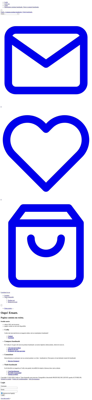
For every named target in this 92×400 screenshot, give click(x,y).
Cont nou (7, 4)
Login (6, 2)
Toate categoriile (9, 297)
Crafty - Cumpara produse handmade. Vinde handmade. (16, 12)
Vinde (6, 5)
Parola (2, 389)
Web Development (34, 379)
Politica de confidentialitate (20, 379)
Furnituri (6, 295)
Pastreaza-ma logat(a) (9, 393)
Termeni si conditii (6, 379)
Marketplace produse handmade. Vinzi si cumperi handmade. (21, 7)
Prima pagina (8, 308)
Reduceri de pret (12, 302)
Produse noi (11, 300)
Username (3, 386)
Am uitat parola (5, 398)
